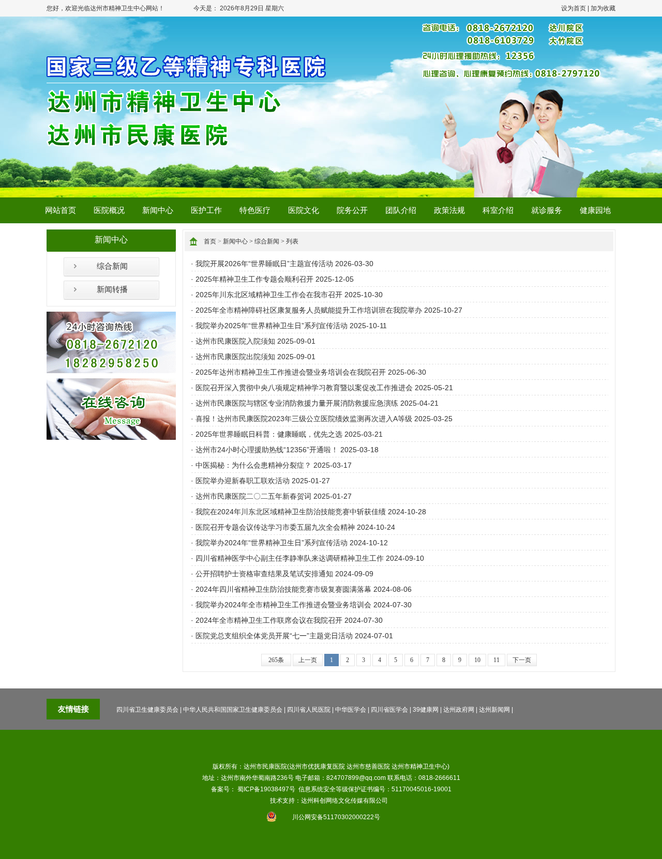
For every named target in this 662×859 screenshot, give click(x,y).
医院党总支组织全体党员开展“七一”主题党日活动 (274, 636)
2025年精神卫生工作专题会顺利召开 (254, 279)
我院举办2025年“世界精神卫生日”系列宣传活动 (271, 325)
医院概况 (109, 210)
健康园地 (595, 210)
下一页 (522, 660)
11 (496, 660)
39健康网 (426, 709)
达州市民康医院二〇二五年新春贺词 (253, 496)
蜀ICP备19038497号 (266, 789)
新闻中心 (157, 210)
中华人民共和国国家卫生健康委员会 (232, 709)
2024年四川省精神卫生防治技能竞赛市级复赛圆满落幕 (283, 589)
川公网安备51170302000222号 (336, 817)
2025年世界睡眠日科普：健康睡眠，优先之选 (268, 434)
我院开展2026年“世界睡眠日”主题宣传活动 (264, 263)
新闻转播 (112, 289)
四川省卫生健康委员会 (147, 709)
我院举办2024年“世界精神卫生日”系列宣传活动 (271, 543)
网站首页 (60, 210)
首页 (210, 241)
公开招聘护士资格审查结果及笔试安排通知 (264, 574)
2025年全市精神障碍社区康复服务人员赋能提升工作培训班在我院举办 (308, 310)
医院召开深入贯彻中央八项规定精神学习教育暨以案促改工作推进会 (304, 388)
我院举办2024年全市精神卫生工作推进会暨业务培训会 (283, 605)
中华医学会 (350, 709)
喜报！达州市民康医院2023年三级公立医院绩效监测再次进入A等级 (303, 419)
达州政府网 (458, 709)
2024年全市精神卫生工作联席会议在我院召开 (268, 620)
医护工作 (206, 210)
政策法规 (449, 210)
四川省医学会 (389, 709)
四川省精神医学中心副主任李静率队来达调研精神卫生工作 (289, 558)
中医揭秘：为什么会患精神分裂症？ (253, 465)
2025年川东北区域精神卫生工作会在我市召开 (268, 294)
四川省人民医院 (308, 709)
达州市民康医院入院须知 (235, 341)
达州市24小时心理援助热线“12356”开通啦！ (266, 450)
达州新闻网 (494, 709)
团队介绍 (400, 210)
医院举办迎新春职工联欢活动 (242, 481)
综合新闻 (112, 266)
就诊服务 (546, 210)
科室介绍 (498, 210)
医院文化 (303, 210)
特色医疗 (254, 210)
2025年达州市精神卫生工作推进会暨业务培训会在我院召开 (290, 372)
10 (477, 660)
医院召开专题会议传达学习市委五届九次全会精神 (275, 527)
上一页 (307, 660)
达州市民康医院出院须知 (235, 356)
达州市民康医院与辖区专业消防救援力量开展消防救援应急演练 (296, 403)
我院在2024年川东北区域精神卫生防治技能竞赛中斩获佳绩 (290, 512)
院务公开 (352, 210)
